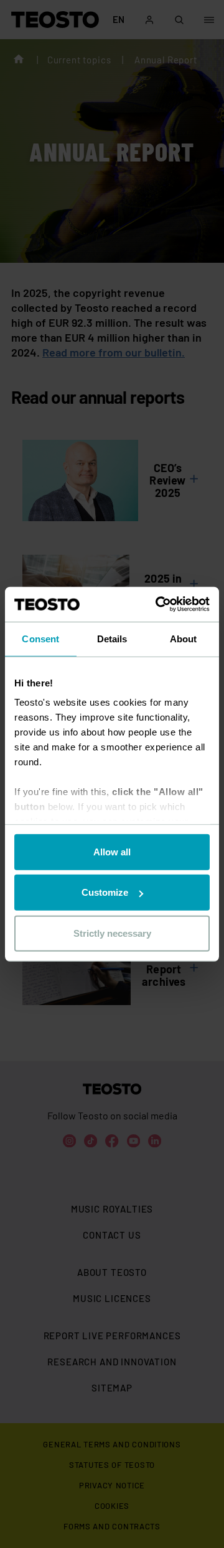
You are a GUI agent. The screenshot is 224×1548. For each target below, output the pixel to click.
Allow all (112, 851)
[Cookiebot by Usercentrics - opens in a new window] (158, 604)
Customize (105, 892)
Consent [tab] (40, 638)
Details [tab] (112, 638)
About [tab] (183, 638)
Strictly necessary (112, 932)
